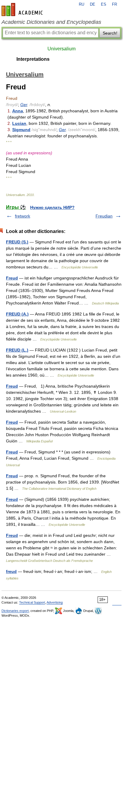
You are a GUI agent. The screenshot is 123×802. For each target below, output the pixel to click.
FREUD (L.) (17, 350)
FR (114, 4)
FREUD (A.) (17, 314)
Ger (23, 104)
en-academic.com (22, 9)
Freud (12, 278)
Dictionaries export (15, 611)
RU (81, 4)
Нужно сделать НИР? (52, 207)
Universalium (61, 48)
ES (103, 4)
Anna (17, 110)
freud (11, 571)
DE (92, 4)
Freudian (104, 216)
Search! (110, 33)
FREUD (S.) (17, 242)
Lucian (19, 123)
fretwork (22, 216)
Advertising (55, 602)
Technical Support (32, 602)
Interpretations (33, 59)
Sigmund (21, 129)
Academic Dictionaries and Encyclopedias (51, 22)
